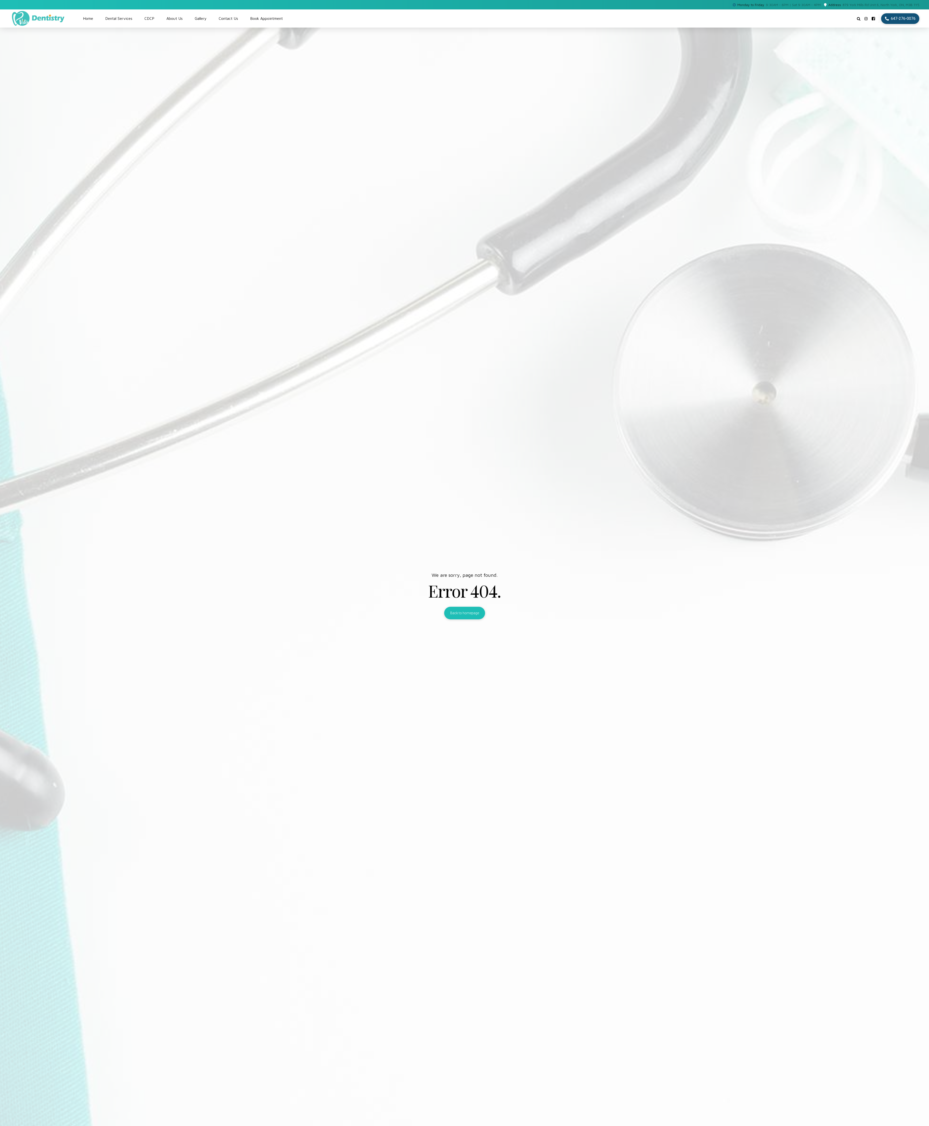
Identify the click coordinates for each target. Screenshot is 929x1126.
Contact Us (228, 18)
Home (88, 18)
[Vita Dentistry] (873, 18)
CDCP (149, 18)
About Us (174, 18)
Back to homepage (464, 613)
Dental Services (118, 18)
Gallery (201, 18)
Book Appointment (266, 18)
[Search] (859, 19)
